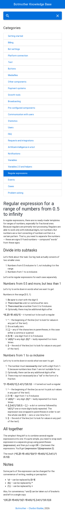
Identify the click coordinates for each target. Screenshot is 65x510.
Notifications (14, 153)
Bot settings (14, 49)
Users (10, 127)
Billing (10, 42)
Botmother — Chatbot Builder (30, 508)
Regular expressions (17, 173)
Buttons (12, 68)
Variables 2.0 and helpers (20, 166)
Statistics (12, 121)
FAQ (10, 134)
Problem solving (15, 192)
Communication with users (21, 114)
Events (11, 179)
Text (10, 62)
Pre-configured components (21, 108)
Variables (12, 160)
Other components (17, 81)
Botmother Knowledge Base (33, 4)
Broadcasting (14, 101)
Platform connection (18, 55)
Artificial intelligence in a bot (21, 147)
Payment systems (17, 88)
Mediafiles (13, 75)
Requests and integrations (21, 140)
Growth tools (14, 94)
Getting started (15, 36)
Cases (11, 186)
